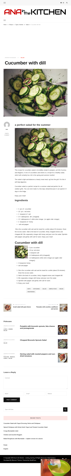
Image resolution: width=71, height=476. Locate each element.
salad (44, 288)
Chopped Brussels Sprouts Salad (33, 340)
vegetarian (31, 291)
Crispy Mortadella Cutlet (11, 431)
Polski (5, 445)
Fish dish (6, 356)
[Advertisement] (35, 39)
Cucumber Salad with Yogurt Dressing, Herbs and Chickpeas (22, 423)
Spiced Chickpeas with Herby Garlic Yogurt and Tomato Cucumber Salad (26, 427)
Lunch (5, 329)
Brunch (12, 356)
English (6, 449)
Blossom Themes (17, 460)
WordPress (33, 460)
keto (29, 288)
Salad (22, 57)
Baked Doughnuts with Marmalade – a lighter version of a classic (23, 438)
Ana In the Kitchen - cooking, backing (24, 458)
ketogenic (36, 288)
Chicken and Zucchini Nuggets (13, 434)
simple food (53, 288)
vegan (61, 288)
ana (7, 129)
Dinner (10, 329)
